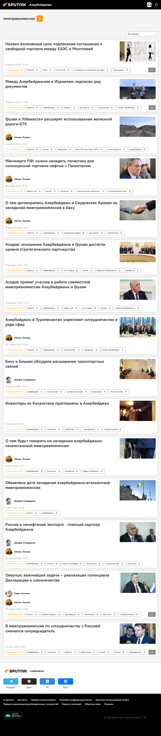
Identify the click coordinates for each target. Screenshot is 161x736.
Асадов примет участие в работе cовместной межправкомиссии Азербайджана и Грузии (47, 284)
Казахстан (51, 429)
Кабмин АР (68, 308)
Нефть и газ (32, 191)
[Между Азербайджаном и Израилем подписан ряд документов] (138, 89)
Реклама (108, 704)
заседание (129, 270)
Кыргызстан (52, 391)
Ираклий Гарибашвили (107, 270)
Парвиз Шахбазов (90, 471)
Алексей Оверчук (49, 614)
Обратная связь (93, 704)
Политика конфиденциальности (75, 699)
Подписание (118, 70)
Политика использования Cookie (112, 699)
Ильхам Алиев (116, 391)
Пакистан (64, 191)
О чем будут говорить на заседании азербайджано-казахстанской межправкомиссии (54, 443)
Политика (132, 563)
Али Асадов (69, 270)
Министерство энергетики (88, 191)
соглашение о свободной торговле (89, 70)
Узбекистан (62, 149)
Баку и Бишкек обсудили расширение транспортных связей (54, 364)
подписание (103, 107)
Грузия (45, 149)
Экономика (96, 391)
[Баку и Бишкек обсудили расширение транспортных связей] (138, 369)
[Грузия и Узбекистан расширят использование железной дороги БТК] (138, 127)
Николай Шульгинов (118, 191)
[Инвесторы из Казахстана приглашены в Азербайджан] (138, 411)
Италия (30, 513)
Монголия (60, 70)
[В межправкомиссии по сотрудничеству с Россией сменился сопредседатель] (138, 633)
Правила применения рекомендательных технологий (30, 704)
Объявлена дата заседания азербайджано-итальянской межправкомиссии (57, 485)
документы (84, 107)
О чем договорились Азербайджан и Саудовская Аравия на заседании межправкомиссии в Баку (61, 205)
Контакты (22, 699)
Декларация (70, 614)
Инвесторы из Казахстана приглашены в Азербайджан (57, 403)
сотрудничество (110, 429)
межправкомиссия (19, 18)
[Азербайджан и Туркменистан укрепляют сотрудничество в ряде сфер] (138, 327)
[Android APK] (13, 715)
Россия (48, 191)
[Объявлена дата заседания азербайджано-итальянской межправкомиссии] (138, 490)
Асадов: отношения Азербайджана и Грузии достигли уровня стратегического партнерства (55, 247)
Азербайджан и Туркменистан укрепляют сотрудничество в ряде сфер (61, 322)
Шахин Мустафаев (70, 563)
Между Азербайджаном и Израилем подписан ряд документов (52, 84)
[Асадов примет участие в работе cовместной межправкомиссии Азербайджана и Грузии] (138, 289)
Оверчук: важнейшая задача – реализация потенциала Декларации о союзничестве (57, 578)
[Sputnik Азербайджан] (15, 7)
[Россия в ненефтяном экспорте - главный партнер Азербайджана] (138, 532)
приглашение (89, 429)
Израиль (67, 107)
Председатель (135, 652)
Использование (114, 149)
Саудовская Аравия (72, 233)
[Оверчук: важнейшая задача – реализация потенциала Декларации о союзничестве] (138, 583)
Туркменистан (69, 350)
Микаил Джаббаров (126, 107)
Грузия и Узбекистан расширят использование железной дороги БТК (58, 121)
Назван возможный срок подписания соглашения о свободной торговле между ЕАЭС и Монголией (53, 46)
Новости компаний (71, 704)
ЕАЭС (45, 70)
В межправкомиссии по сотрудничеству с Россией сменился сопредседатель (52, 628)
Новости (30, 70)
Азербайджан (49, 107)
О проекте (8, 699)
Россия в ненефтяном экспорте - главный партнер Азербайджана (52, 527)
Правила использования (43, 699)
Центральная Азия (75, 391)
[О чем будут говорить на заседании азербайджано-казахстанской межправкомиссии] (138, 448)
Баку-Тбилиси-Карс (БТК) (87, 149)
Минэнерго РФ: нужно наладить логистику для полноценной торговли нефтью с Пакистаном (49, 163)
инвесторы (69, 429)
